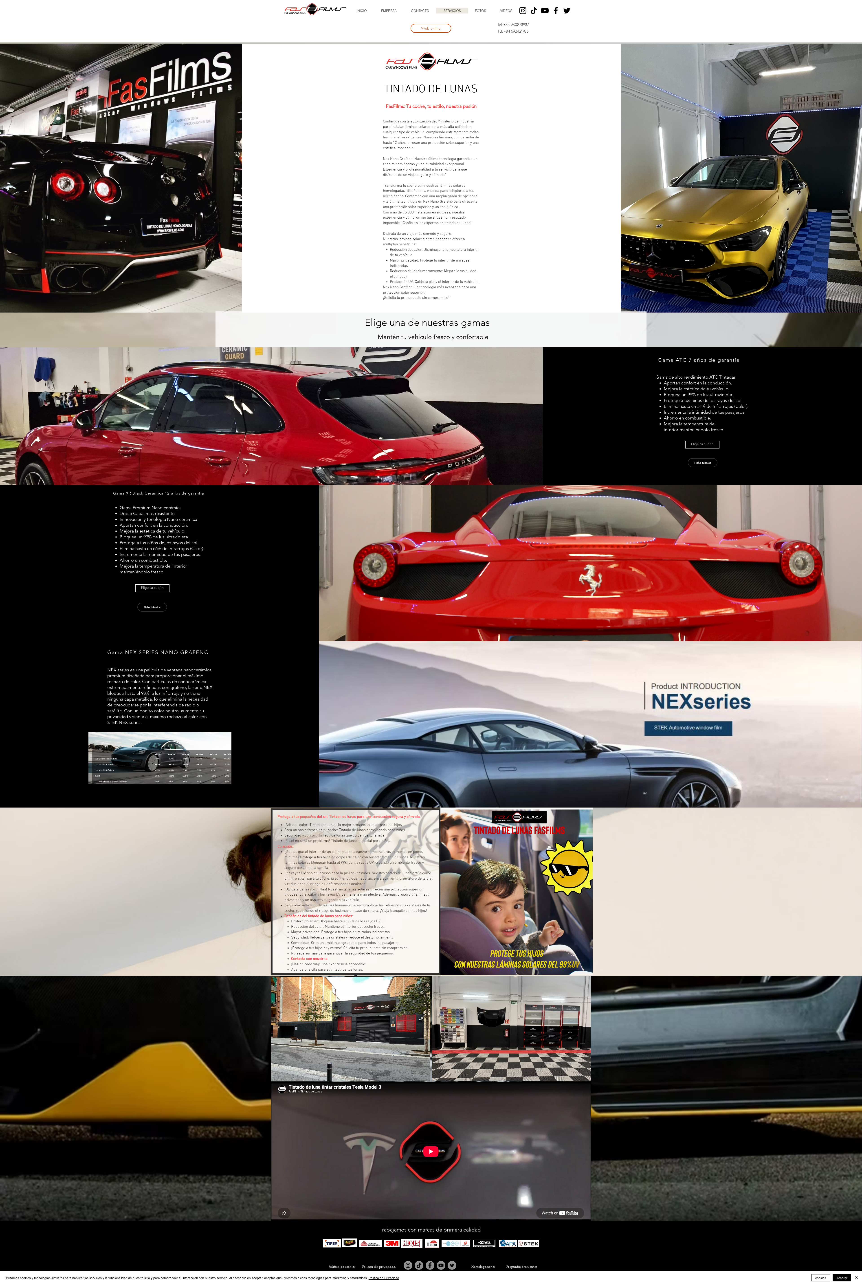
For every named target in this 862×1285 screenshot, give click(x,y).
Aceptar (841, 1278)
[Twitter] (567, 10)
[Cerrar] (856, 1277)
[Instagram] (523, 10)
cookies (820, 1278)
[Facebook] (556, 10)
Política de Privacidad (384, 1278)
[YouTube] (545, 10)
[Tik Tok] (534, 10)
